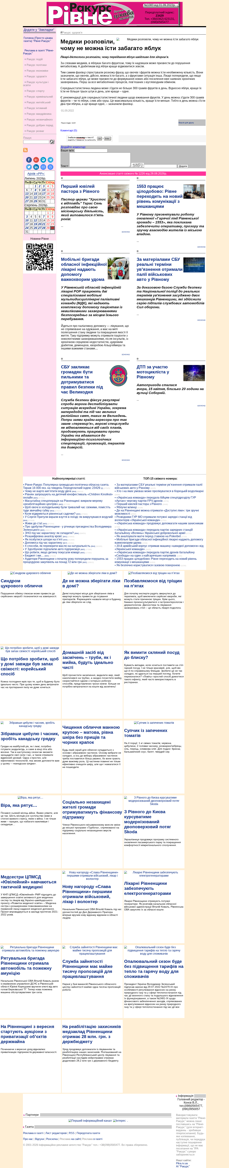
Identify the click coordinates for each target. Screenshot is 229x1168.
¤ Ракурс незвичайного (39, 119)
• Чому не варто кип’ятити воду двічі (47, 491)
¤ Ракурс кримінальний (39, 96)
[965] (35, 498)
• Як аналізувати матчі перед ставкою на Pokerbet (148, 536)
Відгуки (39, 1138)
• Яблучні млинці (126, 507)
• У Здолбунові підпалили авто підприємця (51, 549)
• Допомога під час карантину (42, 542)
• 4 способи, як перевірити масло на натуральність (56, 545)
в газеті (97, 1138)
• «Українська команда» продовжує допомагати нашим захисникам (159, 523)
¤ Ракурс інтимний (36, 108)
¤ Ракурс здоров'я (36, 76)
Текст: (65, 166)
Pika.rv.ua (182, 1163)
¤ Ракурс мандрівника (38, 113)
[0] (102, 488)
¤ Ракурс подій (34, 59)
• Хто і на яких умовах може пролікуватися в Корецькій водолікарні (159, 491)
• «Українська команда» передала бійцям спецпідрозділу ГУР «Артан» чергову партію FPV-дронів (155, 499)
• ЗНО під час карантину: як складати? (48, 533)
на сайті (76, 1138)
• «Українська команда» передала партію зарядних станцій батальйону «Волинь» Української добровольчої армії (154, 531)
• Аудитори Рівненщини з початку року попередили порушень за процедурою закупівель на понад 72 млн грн (65, 560)
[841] (65, 537)
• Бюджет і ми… (33, 555)
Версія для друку (186, 123)
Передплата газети (88, 1133)
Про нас (28, 1138)
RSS (71, 1133)
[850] (65, 540)
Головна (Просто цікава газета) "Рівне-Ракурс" (38, 39)
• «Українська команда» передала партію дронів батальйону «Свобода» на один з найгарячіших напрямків (155, 554)
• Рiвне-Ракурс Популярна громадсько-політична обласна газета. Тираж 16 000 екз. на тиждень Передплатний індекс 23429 (66, 486)
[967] (65, 543)
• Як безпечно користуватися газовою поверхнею (147, 565)
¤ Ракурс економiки (36, 70)
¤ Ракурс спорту (35, 90)
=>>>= (126, 231)
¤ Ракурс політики (36, 64)
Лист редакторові (56, 1133)
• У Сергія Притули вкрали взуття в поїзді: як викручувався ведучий (68, 516)
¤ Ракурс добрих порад (39, 125)
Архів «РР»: (36, 173)
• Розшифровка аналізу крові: (42, 536)
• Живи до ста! (32, 523)
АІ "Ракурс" (183, 1166)
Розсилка (52, 1138)
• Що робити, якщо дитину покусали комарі (51, 552)
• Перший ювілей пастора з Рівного (138, 504)
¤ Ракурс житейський (37, 102)
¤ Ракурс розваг (34, 130)
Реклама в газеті (33, 1133)
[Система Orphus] (90, 140)
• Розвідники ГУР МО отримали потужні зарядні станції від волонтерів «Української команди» (153, 518)
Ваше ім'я (67, 150)
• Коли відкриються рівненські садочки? (49, 513)
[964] (74, 491)
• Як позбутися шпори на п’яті (42, 539)
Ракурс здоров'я (72, 32)
